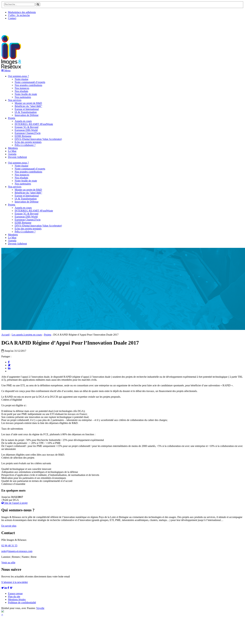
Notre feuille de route (26, 94)
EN (14, 26)
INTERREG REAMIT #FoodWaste (34, 124)
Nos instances (22, 88)
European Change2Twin (27, 133)
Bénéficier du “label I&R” (28, 106)
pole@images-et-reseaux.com (16, 551)
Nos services (14, 100)
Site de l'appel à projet (16, 503)
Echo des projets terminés (28, 142)
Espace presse (15, 593)
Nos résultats (21, 91)
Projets (11, 118)
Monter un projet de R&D (28, 103)
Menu (7, 70)
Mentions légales (17, 599)
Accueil (5, 334)
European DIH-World (26, 130)
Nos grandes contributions (28, 85)
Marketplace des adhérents (22, 12)
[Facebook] (9, 362)
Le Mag (12, 151)
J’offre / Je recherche (19, 15)
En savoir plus (8, 525)
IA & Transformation (26, 112)
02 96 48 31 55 (9, 545)
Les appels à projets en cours (27, 334)
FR (26, 26)
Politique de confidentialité (22, 602)
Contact (12, 18)
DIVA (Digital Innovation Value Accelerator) (38, 139)
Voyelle (40, 608)
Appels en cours (23, 121)
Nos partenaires (23, 97)
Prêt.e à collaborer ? (25, 145)
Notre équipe (21, 79)
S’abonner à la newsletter (14, 582)
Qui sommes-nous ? (18, 76)
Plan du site (14, 596)
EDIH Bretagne (23, 136)
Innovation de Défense (26, 115)
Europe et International (27, 109)
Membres (13, 148)
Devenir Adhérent (17, 157)
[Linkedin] (9, 368)
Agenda (12, 154)
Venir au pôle (8, 562)
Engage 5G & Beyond (26, 127)
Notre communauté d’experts (30, 82)
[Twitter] (9, 365)
